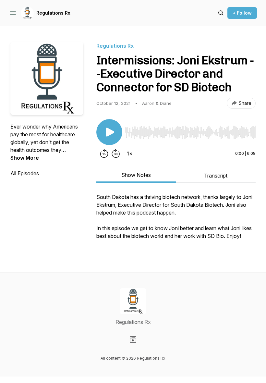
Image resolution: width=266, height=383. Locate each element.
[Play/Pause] (109, 132)
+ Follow (242, 13)
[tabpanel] (176, 219)
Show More (24, 157)
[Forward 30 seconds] (115, 153)
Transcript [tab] (215, 175)
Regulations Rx (53, 13)
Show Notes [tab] (136, 175)
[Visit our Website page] (133, 339)
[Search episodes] (221, 13)
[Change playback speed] (129, 153)
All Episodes (24, 173)
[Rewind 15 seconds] (104, 153)
